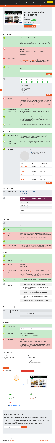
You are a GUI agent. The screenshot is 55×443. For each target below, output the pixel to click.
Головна (21, 5)
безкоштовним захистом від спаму (37, 271)
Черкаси (22, 179)
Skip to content (24, 166)
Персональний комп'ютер (9, 357)
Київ (21, 176)
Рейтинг (25, 5)
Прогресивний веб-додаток (35, 362)
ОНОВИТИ (33, 19)
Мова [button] (50, 5)
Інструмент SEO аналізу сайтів (10, 5)
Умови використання (43, 440)
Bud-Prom (23, 168)
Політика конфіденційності (44, 438)
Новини (22, 171)
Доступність (31, 358)
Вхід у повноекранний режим (27, 370)
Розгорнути (48, 74)
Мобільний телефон (8, 358)
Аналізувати (5, 367)
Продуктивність (32, 357)
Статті (29, 5)
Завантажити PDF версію (30, 26)
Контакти (33, 5)
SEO (30, 361)
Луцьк (22, 174)
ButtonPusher (11, 440)
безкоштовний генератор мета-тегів (34, 52)
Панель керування (39, 5)
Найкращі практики (33, 360)
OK (50, 1)
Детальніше (26, 3)
